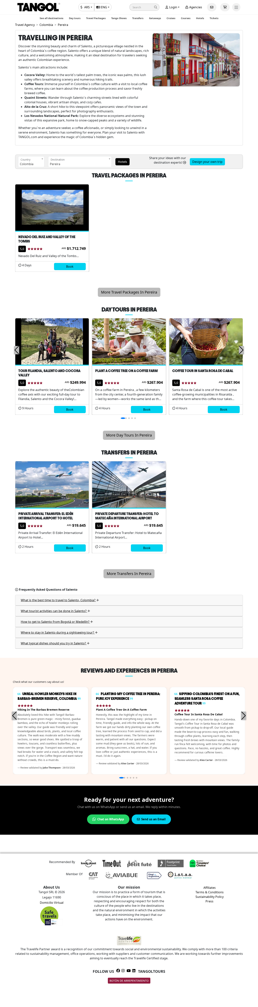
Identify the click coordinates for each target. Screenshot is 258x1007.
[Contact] (211, 7)
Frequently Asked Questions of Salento (48, 589)
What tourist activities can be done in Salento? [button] (54, 611)
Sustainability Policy (209, 897)
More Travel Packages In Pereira (129, 292)
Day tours (74, 18)
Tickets (214, 18)
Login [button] (172, 7)
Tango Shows (119, 18)
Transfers (137, 18)
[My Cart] (225, 7)
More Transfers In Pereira (129, 573)
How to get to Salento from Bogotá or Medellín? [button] (55, 622)
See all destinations (51, 18)
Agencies (195, 7)
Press (209, 901)
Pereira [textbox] (55, 164)
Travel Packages (96, 18)
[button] (144, 7)
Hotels (200, 18)
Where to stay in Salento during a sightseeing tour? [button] (58, 632)
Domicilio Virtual (51, 903)
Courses (185, 18)
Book (69, 266)
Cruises (171, 18)
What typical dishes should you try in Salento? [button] (54, 643)
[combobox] (31, 161)
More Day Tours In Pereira (129, 435)
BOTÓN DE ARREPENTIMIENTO (129, 980)
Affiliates (209, 888)
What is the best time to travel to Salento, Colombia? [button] (58, 600)
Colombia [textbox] (26, 164)
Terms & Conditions (209, 892)
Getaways (155, 18)
